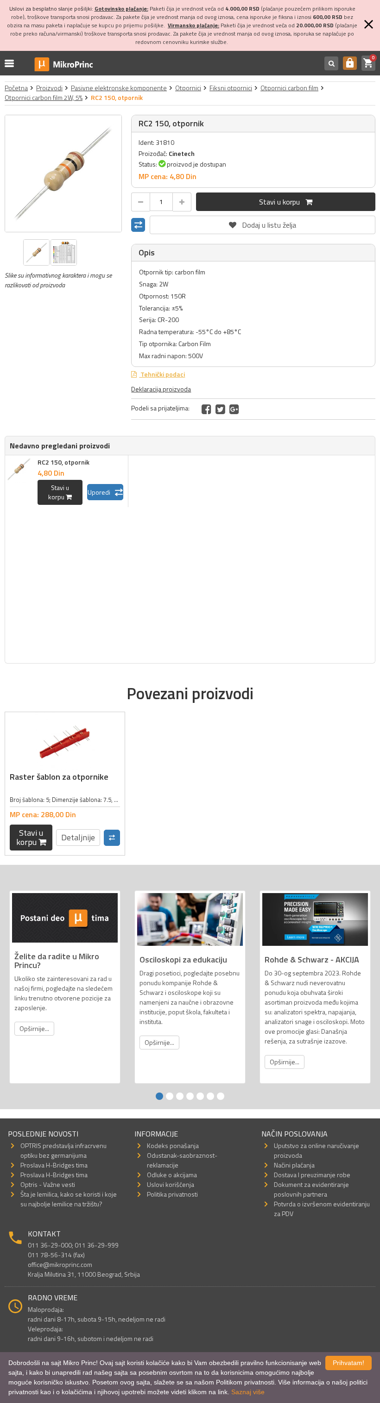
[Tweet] (220, 409)
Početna (16, 88)
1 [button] (159, 1096)
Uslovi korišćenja (170, 1184)
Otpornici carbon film (289, 88)
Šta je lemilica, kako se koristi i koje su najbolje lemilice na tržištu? (68, 1199)
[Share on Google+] (234, 409)
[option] (63, 173)
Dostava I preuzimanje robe (312, 1175)
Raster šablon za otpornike (59, 776)
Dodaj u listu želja (262, 223)
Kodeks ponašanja (173, 1145)
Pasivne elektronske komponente (119, 88)
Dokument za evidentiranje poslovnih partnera (311, 1189)
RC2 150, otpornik (63, 462)
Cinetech (182, 153)
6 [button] (210, 1096)
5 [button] (200, 1096)
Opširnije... (34, 1028)
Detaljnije (78, 837)
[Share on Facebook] (206, 409)
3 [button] (180, 1096)
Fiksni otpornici (230, 88)
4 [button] (190, 1096)
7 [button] (220, 1096)
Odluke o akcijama (172, 1175)
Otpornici (188, 88)
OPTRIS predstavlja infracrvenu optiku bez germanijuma (63, 1150)
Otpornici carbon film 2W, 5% (43, 97)
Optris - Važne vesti (47, 1184)
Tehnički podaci (162, 374)
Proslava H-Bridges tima (54, 1165)
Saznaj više (248, 1392)
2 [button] (169, 1096)
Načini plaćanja (294, 1165)
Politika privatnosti (172, 1194)
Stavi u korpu (282, 201)
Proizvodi (49, 88)
